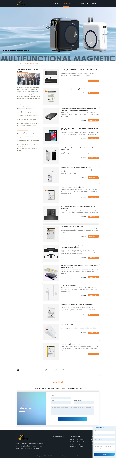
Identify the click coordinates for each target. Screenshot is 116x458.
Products (66, 3)
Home (56, 3)
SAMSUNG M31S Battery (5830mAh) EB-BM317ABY (74, 187)
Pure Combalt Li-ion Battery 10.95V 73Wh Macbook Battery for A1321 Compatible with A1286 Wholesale (79, 70)
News (74, 3)
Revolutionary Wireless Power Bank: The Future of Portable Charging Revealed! (27, 133)
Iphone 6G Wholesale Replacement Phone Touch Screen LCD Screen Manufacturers (79, 148)
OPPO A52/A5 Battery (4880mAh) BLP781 (72, 226)
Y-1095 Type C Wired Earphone (69, 285)
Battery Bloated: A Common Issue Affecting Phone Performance (28, 116)
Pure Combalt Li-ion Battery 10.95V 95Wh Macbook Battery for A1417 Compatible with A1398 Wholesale (79, 246)
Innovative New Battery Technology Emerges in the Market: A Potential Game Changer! (28, 124)
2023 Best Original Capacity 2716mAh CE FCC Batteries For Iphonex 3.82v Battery (79, 207)
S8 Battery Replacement (76, 446)
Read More (83, 81)
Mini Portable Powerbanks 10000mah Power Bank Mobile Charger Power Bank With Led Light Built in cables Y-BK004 (78, 109)
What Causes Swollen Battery (77, 442)
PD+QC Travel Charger (67, 324)
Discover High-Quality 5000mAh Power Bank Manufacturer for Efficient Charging (28, 108)
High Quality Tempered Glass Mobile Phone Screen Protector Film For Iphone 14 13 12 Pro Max (79, 266)
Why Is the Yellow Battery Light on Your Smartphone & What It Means (26, 120)
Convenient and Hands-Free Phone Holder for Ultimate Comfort (28, 145)
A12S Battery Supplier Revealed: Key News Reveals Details (27, 137)
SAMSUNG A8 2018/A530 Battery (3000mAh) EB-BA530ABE (76, 167)
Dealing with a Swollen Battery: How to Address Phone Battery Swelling (26, 112)
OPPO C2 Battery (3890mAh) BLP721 (70, 344)
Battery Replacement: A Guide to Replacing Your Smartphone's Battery (28, 141)
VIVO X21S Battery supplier (77, 439)
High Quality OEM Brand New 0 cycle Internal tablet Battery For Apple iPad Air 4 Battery (79, 129)
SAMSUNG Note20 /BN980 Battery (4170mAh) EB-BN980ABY (77, 305)
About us (94, 3)
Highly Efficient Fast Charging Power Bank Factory (27, 149)
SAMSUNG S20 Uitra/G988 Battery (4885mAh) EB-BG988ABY (77, 89)
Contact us (84, 3)
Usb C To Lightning (75, 444)
